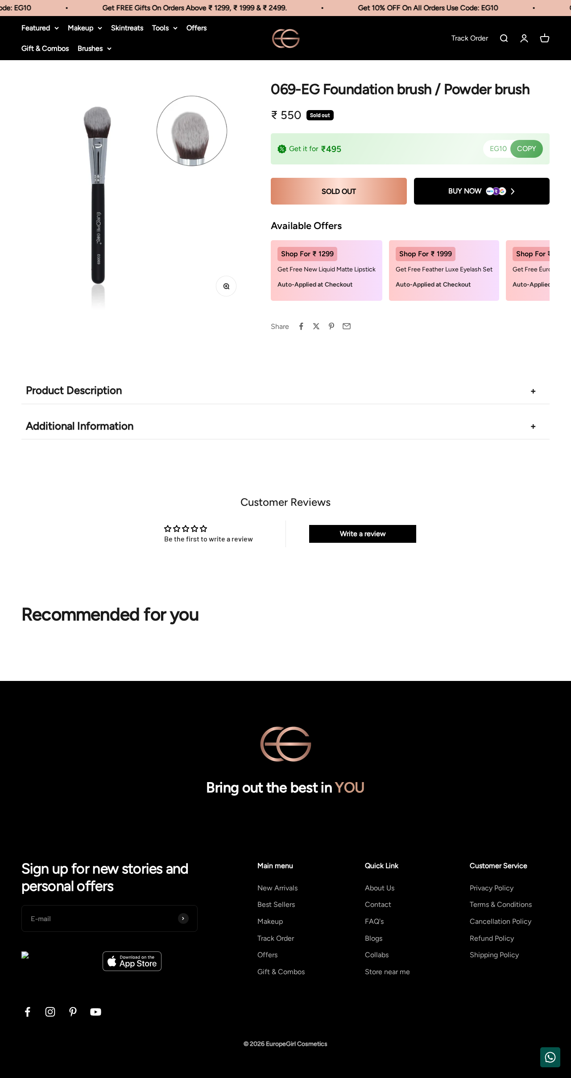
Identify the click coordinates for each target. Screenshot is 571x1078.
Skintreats (127, 28)
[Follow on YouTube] (96, 1012)
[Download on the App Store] (132, 961)
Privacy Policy (491, 888)
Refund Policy (492, 938)
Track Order (275, 938)
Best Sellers (276, 904)
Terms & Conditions (501, 904)
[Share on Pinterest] (331, 326)
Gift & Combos (45, 48)
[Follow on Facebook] (27, 1012)
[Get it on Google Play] (58, 961)
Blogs (373, 938)
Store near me (387, 971)
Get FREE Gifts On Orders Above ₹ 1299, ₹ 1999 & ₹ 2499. (186, 8)
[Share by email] (346, 326)
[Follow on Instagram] (50, 1012)
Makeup (80, 28)
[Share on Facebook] (301, 326)
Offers (196, 28)
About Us (379, 888)
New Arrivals (277, 888)
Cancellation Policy (500, 921)
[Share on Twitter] (316, 326)
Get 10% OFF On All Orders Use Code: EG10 (420, 8)
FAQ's (374, 921)
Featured (35, 28)
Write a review (363, 533)
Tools (160, 28)
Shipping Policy (494, 955)
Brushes (90, 48)
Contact (378, 904)
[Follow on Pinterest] (73, 1012)
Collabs (377, 955)
